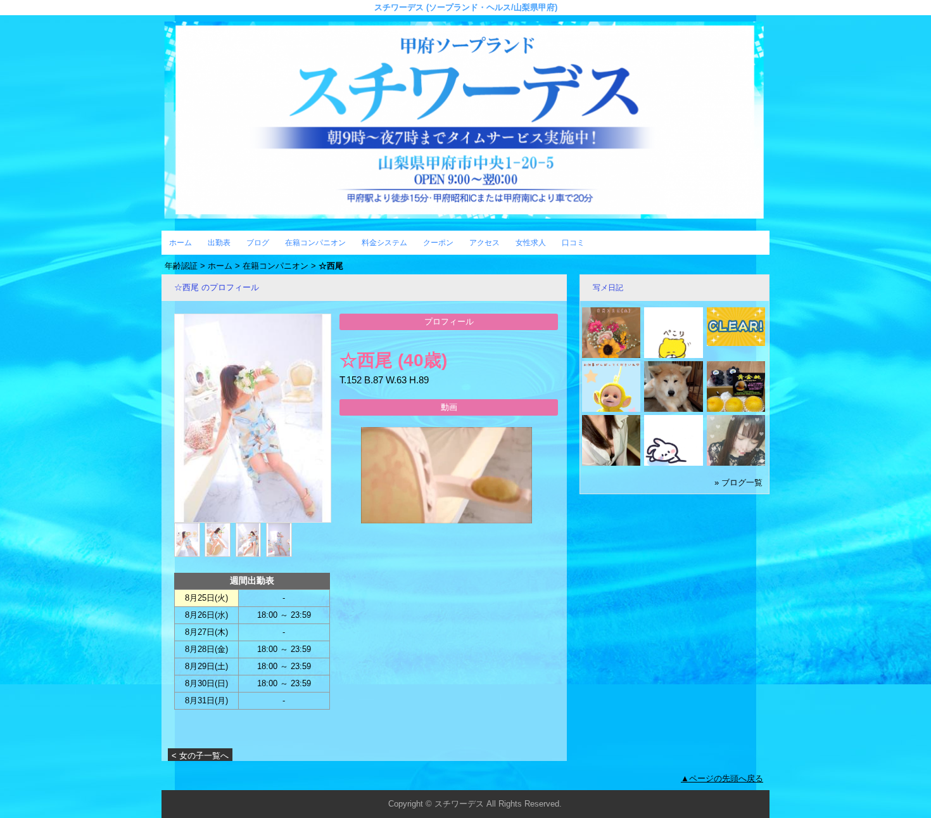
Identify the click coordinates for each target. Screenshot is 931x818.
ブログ (257, 242)
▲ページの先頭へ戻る (722, 778)
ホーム (180, 242)
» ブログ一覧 (738, 482)
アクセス (484, 242)
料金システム (384, 242)
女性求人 (531, 242)
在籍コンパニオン (315, 242)
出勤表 (219, 242)
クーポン (438, 242)
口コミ (573, 242)
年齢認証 (181, 266)
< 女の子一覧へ (200, 755)
